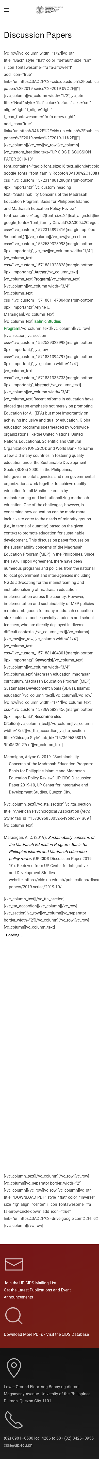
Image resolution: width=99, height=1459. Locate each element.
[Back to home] (49, 10)
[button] (6, 10)
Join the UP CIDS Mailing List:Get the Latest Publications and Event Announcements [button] (37, 1290)
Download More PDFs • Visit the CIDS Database (46, 1334)
